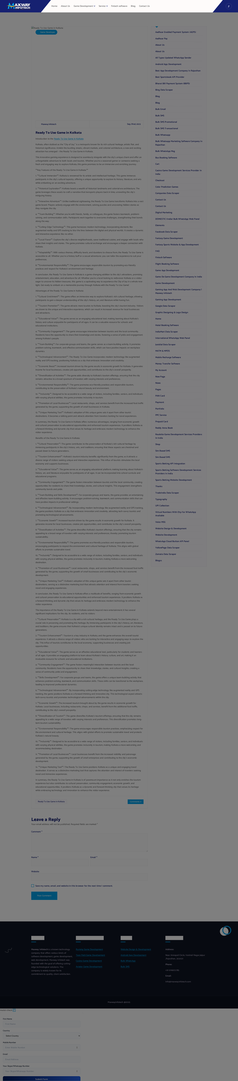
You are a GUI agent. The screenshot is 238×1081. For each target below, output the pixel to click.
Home (54, 6)
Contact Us (144, 6)
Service (102, 6)
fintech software (119, 6)
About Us (65, 6)
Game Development (83, 6)
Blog (133, 6)
